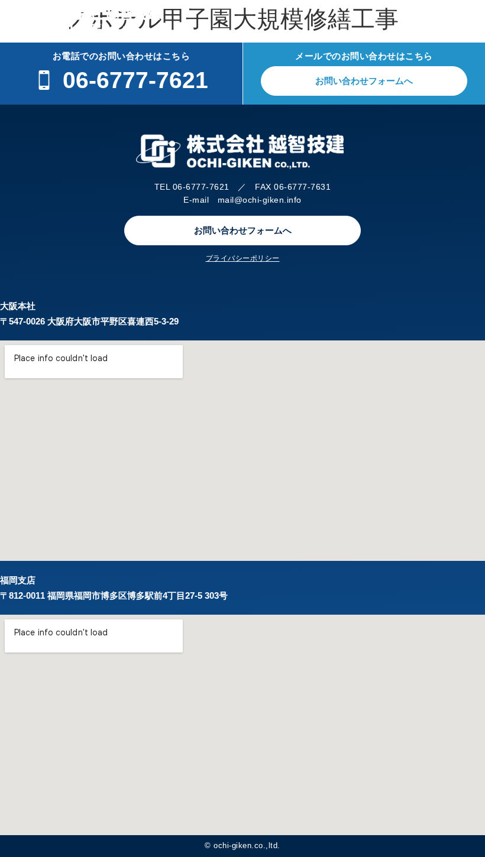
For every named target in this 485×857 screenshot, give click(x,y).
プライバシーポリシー (243, 258)
